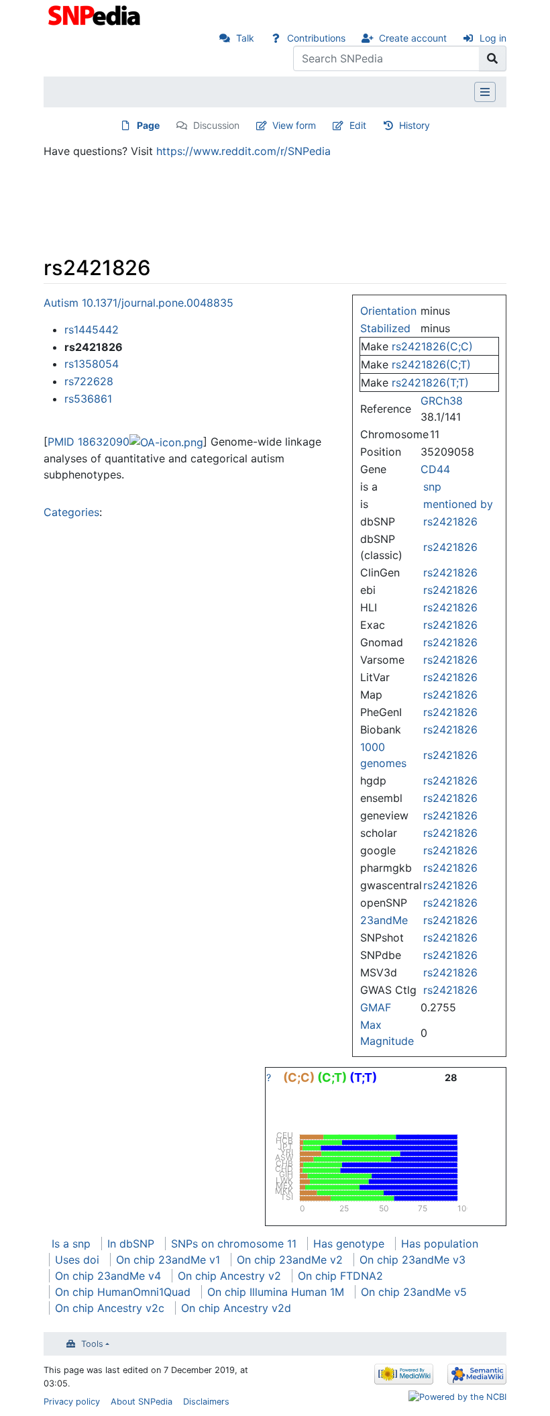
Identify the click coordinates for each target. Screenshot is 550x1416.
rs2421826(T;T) (430, 382)
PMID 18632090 (88, 441)
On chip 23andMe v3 (412, 1259)
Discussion (216, 125)
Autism (61, 302)
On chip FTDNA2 (340, 1275)
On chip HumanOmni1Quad (122, 1292)
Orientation (388, 310)
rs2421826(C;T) (431, 364)
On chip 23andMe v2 (290, 1259)
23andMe (384, 920)
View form (294, 125)
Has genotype (348, 1243)
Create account (413, 38)
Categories (71, 512)
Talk (245, 38)
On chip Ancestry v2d (236, 1308)
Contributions (316, 38)
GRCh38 (442, 400)
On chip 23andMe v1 (168, 1259)
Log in (493, 38)
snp (432, 486)
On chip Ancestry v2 (229, 1275)
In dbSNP (130, 1243)
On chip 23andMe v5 (414, 1292)
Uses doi (77, 1259)
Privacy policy (72, 1402)
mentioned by (458, 504)
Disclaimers (206, 1402)
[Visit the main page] (96, 14)
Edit (357, 125)
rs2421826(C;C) (432, 346)
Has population (439, 1243)
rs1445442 (91, 329)
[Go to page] (492, 58)
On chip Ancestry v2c (109, 1308)
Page (148, 125)
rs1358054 (91, 363)
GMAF (375, 1007)
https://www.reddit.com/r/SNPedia (243, 151)
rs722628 (88, 381)
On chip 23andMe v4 (108, 1275)
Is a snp (71, 1243)
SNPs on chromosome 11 (233, 1243)
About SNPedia (141, 1402)
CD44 (435, 469)
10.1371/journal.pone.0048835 (157, 302)
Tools (92, 1344)
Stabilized (385, 328)
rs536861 (88, 398)
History (414, 125)
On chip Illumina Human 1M (275, 1292)
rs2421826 (450, 521)
